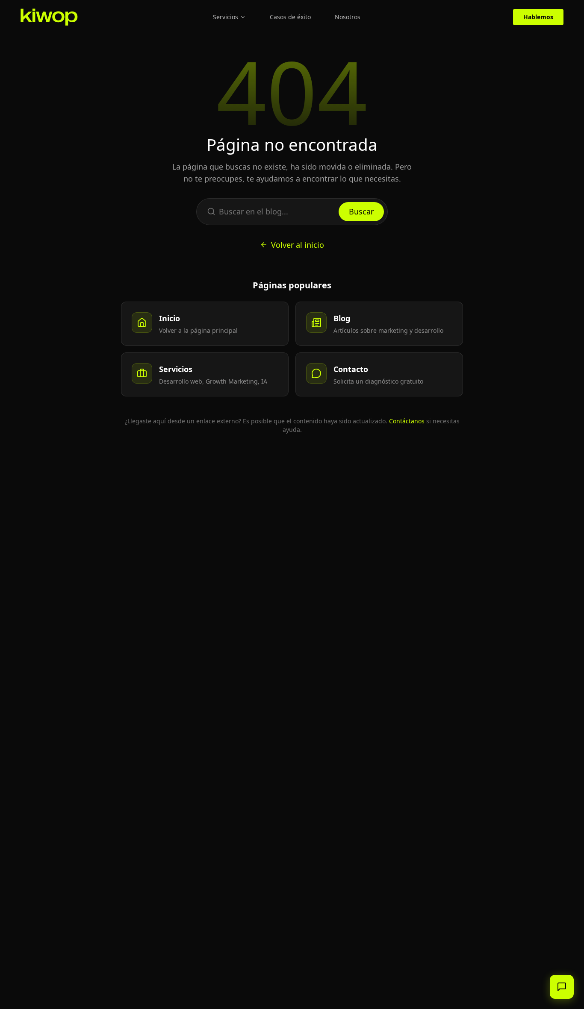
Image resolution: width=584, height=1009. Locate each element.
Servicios (225, 17)
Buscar (361, 211)
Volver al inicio (297, 245)
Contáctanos (407, 421)
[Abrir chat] (562, 987)
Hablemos (538, 17)
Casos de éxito (290, 17)
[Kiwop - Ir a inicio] (49, 17)
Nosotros (347, 17)
